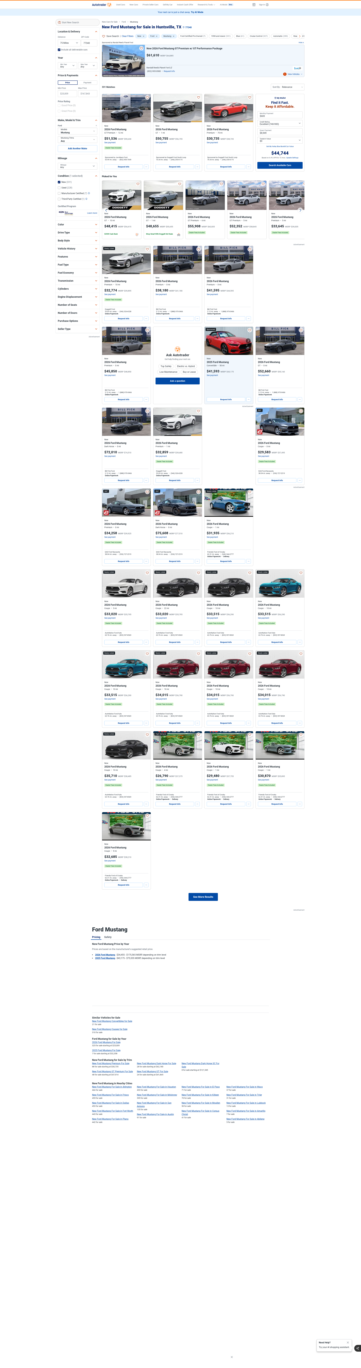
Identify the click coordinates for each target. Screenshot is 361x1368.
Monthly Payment (266, 113)
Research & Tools (205, 5)
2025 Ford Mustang (105, 958)
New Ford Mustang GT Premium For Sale (112, 1071)
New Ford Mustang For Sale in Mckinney (157, 1095)
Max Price (82, 88)
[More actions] (146, 166)
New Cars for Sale (109, 22)
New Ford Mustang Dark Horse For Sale (156, 1063)
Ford (124, 22)
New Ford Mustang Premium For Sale (110, 1063)
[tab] (96, 937)
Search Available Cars (280, 165)
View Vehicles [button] (294, 74)
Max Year (84, 64)
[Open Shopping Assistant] (357, 1348)
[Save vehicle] (141, 48)
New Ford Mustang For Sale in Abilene (245, 1119)
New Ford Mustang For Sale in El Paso (201, 1087)
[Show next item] (248, 341)
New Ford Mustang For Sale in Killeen (200, 1095)
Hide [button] (300, 43)
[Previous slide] (106, 210)
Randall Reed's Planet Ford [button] (158, 68)
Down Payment (265, 130)
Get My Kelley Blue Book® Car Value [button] (280, 146)
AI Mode (226, 5)
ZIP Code (85, 37)
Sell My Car (167, 5)
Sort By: (276, 87)
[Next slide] (300, 210)
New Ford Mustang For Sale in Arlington (112, 1087)
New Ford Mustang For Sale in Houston (156, 1087)
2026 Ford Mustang (105, 954)
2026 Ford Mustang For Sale (106, 1042)
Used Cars (120, 5)
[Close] (348, 1342)
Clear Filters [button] (127, 36)
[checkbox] (67, 106)
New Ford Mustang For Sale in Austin (155, 1114)
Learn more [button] (92, 213)
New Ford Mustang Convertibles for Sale (112, 1021)
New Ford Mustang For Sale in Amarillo (245, 1111)
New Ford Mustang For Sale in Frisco (110, 1095)
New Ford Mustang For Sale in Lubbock (246, 1103)
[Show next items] (299, 36)
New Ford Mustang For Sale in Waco (244, 1087)
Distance (61, 37)
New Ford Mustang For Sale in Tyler (244, 1095)
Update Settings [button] (292, 158)
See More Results (203, 896)
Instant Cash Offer (185, 5)
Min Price (62, 88)
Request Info (123, 167)
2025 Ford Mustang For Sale (106, 1050)
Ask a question (177, 381)
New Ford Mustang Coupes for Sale (109, 1029)
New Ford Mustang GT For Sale (152, 1071)
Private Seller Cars (150, 5)
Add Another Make (77, 148)
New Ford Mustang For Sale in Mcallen (201, 1103)
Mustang (134, 22)
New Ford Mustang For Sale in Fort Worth (112, 1111)
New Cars (134, 5)
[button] (254, 4)
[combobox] (77, 22)
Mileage (63, 165)
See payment (110, 142)
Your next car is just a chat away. (180, 12)
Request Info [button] (169, 71)
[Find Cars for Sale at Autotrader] (102, 5)
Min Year (63, 64)
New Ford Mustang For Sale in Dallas (110, 1103)
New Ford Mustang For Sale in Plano (110, 1119)
